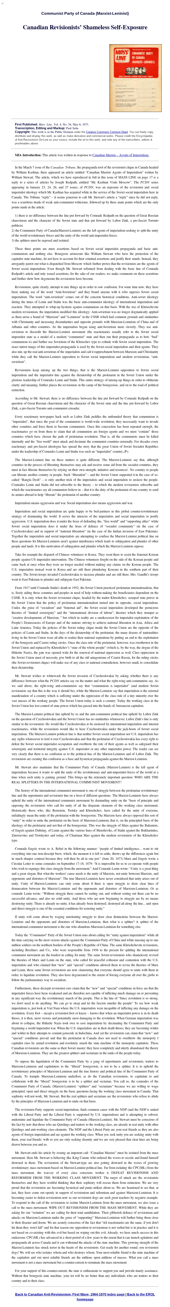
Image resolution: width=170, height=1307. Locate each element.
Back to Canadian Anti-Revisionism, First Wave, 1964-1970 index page (70, 1294)
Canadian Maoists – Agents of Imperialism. (120, 155)
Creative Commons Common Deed (107, 132)
